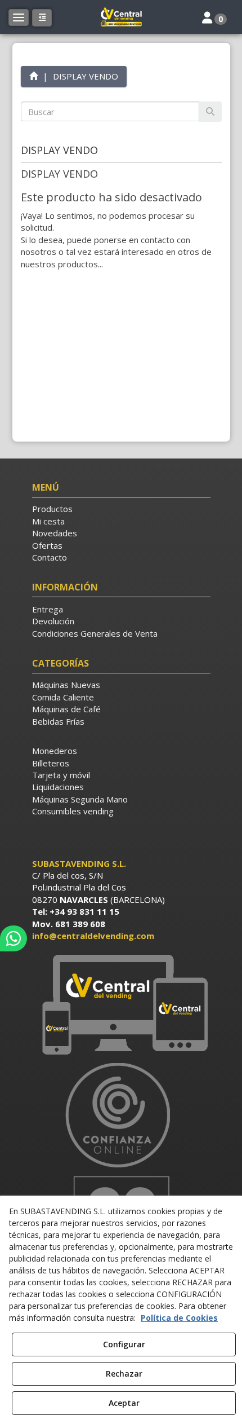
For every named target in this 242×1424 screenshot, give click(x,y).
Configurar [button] (124, 1344)
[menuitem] (121, 509)
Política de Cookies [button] (179, 1317)
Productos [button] (52, 508)
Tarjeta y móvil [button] (61, 775)
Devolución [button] (53, 621)
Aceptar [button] (124, 1402)
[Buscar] (210, 111)
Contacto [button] (49, 557)
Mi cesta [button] (48, 521)
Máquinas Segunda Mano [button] (80, 799)
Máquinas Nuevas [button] (66, 684)
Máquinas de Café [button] (66, 709)
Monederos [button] (54, 750)
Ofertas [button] (47, 545)
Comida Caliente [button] (63, 697)
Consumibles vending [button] (73, 811)
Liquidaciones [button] (58, 786)
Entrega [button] (47, 609)
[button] (121, 17)
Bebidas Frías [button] (58, 721)
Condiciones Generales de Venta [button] (95, 633)
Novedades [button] (54, 533)
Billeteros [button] (50, 763)
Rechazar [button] (124, 1373)
